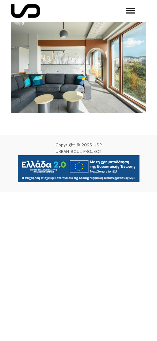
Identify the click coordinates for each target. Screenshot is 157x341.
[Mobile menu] (130, 11)
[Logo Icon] (25, 11)
